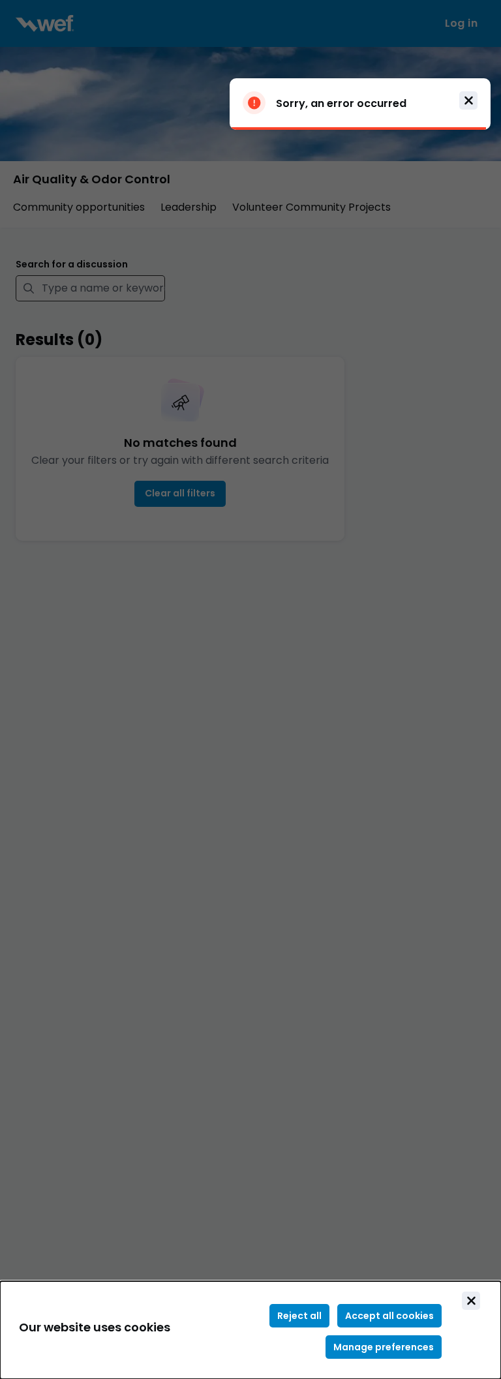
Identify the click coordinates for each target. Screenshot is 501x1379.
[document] (250, 1330)
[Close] (471, 1301)
